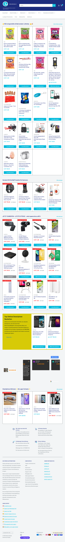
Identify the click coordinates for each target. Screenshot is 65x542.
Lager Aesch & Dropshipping (31, 484)
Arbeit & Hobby (13, 12)
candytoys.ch (47, 474)
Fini (4, 41)
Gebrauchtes (22, 16)
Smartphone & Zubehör (48, 12)
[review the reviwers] (39, 361)
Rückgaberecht (28, 473)
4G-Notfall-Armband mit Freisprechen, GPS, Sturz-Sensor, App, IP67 (9, 198)
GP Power (51, 234)
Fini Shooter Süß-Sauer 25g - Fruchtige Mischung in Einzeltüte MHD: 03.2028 (25, 66)
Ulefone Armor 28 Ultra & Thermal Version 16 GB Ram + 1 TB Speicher (54, 333)
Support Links (28, 471)
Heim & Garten (31, 12)
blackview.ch (47, 471)
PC (39, 12)
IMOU (20, 265)
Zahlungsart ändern (29, 475)
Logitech (5, 234)
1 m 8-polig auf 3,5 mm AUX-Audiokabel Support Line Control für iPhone (24, 298)
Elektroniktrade (37, 234)
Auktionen (29, 16)
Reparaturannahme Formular (10, 516)
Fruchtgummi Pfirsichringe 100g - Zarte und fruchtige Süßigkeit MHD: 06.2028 (9, 74)
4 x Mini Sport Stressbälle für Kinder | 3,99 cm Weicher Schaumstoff (25, 112)
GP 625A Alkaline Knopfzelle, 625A (55, 236)
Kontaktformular (7, 505)
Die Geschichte (28, 469)
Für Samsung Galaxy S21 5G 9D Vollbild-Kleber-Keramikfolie (54, 267)
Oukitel (50, 407)
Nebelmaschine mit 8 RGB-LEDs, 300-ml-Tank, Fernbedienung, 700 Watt (9, 138)
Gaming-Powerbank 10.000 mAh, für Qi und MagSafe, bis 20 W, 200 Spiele (55, 138)
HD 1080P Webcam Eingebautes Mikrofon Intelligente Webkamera (24, 237)
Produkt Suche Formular (9, 519)
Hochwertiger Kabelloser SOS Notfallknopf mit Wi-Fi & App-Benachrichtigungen (55, 201)
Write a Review (55, 357)
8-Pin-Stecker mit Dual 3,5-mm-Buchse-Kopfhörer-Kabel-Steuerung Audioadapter (9, 299)
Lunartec (6, 134)
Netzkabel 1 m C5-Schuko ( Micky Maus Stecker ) (39, 236)
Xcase (20, 134)
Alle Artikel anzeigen (58, 24)
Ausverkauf (5, 12)
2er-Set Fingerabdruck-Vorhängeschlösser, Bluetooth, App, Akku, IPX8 (54, 104)
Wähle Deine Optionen (54, 86)
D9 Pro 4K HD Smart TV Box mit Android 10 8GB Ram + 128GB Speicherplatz (9, 267)
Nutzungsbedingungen (30, 482)
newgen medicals (22, 161)
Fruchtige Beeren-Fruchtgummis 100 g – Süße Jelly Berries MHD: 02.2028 (54, 45)
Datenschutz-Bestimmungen (31, 486)
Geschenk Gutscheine (30, 480)
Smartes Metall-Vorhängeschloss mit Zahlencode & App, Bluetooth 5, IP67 (25, 138)
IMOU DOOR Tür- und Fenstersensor (53, 297)
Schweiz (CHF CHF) (6, 532)
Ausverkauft (10, 276)
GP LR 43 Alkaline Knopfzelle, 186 (40, 297)
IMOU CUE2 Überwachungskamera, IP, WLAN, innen (24, 269)
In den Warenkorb (10, 52)
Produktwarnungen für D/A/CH (11, 521)
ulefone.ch (46, 468)
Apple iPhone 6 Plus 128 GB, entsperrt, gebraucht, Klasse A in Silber (40, 410)
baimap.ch (46, 466)
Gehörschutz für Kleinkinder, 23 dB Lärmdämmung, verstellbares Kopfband (25, 165)
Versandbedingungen (30, 477)
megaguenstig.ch (48, 476)
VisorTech (36, 101)
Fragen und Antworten (30, 463)
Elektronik (22, 12)
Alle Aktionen (60, 216)
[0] (61, 5)
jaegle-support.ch (48, 479)
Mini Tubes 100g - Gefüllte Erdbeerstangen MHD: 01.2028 (39, 74)
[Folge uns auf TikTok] (21, 535)
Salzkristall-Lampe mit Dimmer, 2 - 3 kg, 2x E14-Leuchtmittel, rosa (9, 165)
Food (16, 16)
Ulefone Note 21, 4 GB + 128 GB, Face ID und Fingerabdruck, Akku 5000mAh (24, 411)
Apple (35, 407)
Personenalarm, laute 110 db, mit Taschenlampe (40, 103)
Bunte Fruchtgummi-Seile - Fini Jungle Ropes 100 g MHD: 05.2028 (25, 45)
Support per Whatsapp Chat (10, 508)
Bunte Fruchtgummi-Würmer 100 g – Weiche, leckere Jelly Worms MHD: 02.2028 (10, 45)
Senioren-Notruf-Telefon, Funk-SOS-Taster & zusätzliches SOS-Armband (39, 198)
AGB (26, 465)
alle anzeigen (60, 389)
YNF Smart (51, 198)
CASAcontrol (36, 134)
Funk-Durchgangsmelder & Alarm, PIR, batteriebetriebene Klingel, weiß (39, 138)
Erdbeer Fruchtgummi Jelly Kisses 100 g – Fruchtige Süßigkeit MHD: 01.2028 (39, 45)
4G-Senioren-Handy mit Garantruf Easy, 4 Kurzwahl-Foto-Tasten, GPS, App (24, 198)
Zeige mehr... (9, 337)
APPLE (5, 295)
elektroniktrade (7, 104)
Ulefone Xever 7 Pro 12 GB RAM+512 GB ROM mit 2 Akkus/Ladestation (38, 333)
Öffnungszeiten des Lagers (10, 524)
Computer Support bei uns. (10, 513)
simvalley (6, 194)
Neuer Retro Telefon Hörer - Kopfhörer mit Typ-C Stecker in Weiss (10, 410)
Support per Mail (7, 511)
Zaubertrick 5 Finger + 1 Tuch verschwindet (10, 107)
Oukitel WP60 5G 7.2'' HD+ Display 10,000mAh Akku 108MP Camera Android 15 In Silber (54, 411)
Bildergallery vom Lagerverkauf (11, 526)
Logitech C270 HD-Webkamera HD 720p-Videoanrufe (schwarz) (8, 237)
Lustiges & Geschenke (8, 16)
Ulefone (50, 70)
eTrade (20, 234)
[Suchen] (54, 5)
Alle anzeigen (60, 180)
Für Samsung (51, 263)
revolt (50, 134)
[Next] (62, 197)
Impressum (27, 467)
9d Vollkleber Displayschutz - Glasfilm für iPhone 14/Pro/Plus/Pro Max (40, 267)
